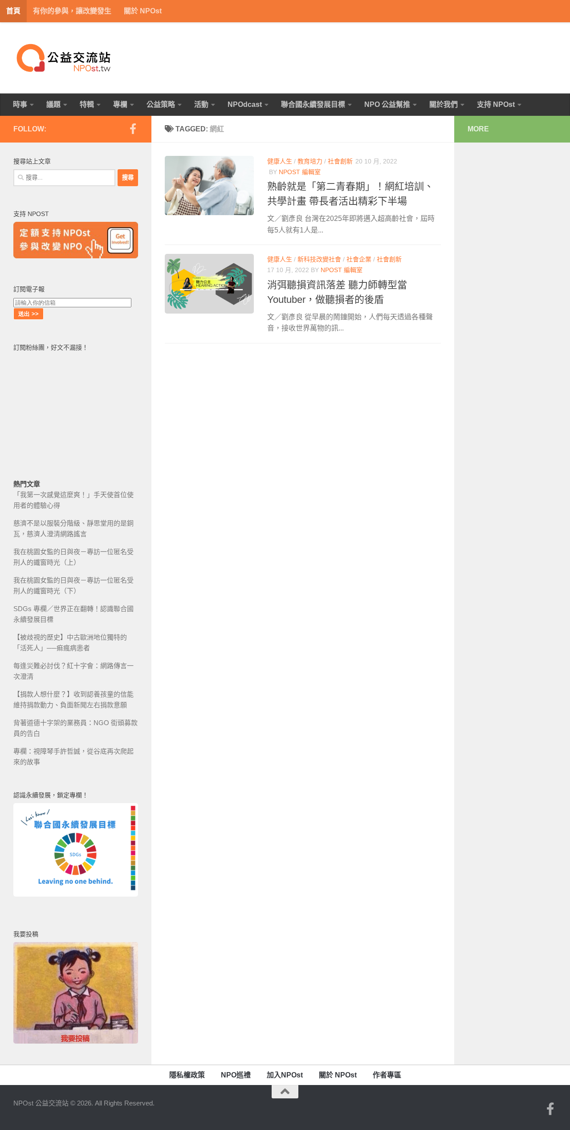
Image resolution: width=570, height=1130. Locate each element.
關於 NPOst (143, 11)
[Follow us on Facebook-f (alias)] (132, 128)
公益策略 (161, 104)
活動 (201, 104)
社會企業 (358, 259)
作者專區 (387, 1075)
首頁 (13, 11)
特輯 (87, 104)
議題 (53, 104)
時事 (20, 104)
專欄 (120, 104)
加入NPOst (285, 1075)
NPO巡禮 (236, 1075)
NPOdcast (245, 104)
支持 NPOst (496, 104)
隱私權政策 (187, 1075)
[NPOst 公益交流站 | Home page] (64, 58)
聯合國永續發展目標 (313, 104)
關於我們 (443, 104)
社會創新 (340, 161)
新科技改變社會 (319, 259)
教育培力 (309, 161)
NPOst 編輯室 (300, 171)
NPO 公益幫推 (387, 104)
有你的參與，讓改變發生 (72, 11)
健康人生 (279, 161)
